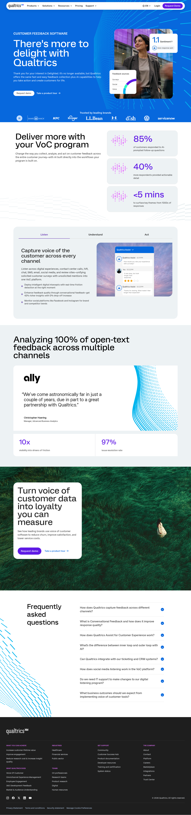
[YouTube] (30, 798)
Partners (147, 775)
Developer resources (107, 763)
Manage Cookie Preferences (79, 808)
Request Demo (172, 6)
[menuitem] (33, 5)
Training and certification (109, 767)
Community (103, 750)
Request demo (24, 93)
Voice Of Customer (14, 773)
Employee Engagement (16, 781)
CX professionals (59, 773)
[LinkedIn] (24, 798)
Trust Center (149, 780)
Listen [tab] (44, 234)
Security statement (55, 808)
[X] (19, 798)
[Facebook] (13, 798)
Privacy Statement (14, 808)
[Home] (16, 6)
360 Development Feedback (19, 786)
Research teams (59, 777)
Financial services (60, 754)
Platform (147, 759)
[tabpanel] (95, 278)
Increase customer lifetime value (21, 750)
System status (104, 771)
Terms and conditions (35, 808)
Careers (146, 763)
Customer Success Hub (108, 754)
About (146, 750)
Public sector (58, 759)
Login (157, 6)
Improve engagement (15, 754)
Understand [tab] (95, 234)
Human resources (60, 790)
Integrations (148, 771)
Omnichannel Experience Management (23, 777)
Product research (59, 781)
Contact (147, 754)
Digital (55, 786)
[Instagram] (7, 798)
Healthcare (57, 750)
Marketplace (149, 767)
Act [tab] (147, 234)
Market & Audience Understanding (21, 790)
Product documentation (108, 759)
